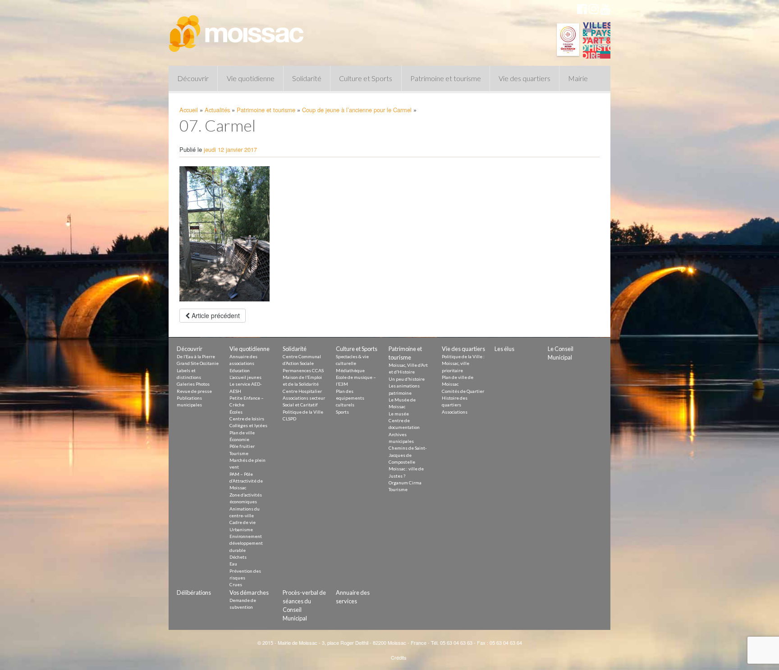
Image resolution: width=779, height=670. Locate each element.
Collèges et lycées (248, 425)
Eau (233, 563)
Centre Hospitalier (302, 391)
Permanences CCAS (303, 370)
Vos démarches (249, 592)
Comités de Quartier (463, 391)
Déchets (238, 557)
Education (239, 370)
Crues (235, 584)
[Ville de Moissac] (237, 29)
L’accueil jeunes (245, 377)
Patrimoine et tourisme (445, 78)
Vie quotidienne (251, 78)
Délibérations (194, 592)
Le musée (399, 413)
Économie (239, 439)
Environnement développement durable (246, 543)
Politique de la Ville (303, 412)
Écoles (236, 412)
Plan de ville (242, 432)
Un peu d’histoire (407, 379)
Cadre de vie (242, 522)
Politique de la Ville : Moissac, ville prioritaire (463, 363)
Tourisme (238, 453)
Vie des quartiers (524, 78)
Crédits (399, 657)
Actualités (217, 109)
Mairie (578, 78)
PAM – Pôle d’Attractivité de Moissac (246, 481)
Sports (342, 412)
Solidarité (306, 78)
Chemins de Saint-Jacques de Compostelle (408, 455)
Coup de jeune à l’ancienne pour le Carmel (357, 109)
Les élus (504, 348)
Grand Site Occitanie (198, 363)
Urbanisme (241, 529)
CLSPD (289, 418)
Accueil (188, 109)
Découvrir (193, 78)
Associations (454, 412)
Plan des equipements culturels (350, 398)
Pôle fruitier (242, 446)
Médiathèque (350, 370)
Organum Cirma (405, 482)
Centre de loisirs (246, 418)
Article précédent (215, 315)
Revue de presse (194, 391)
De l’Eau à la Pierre (196, 356)
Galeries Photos (193, 384)
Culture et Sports (365, 78)
